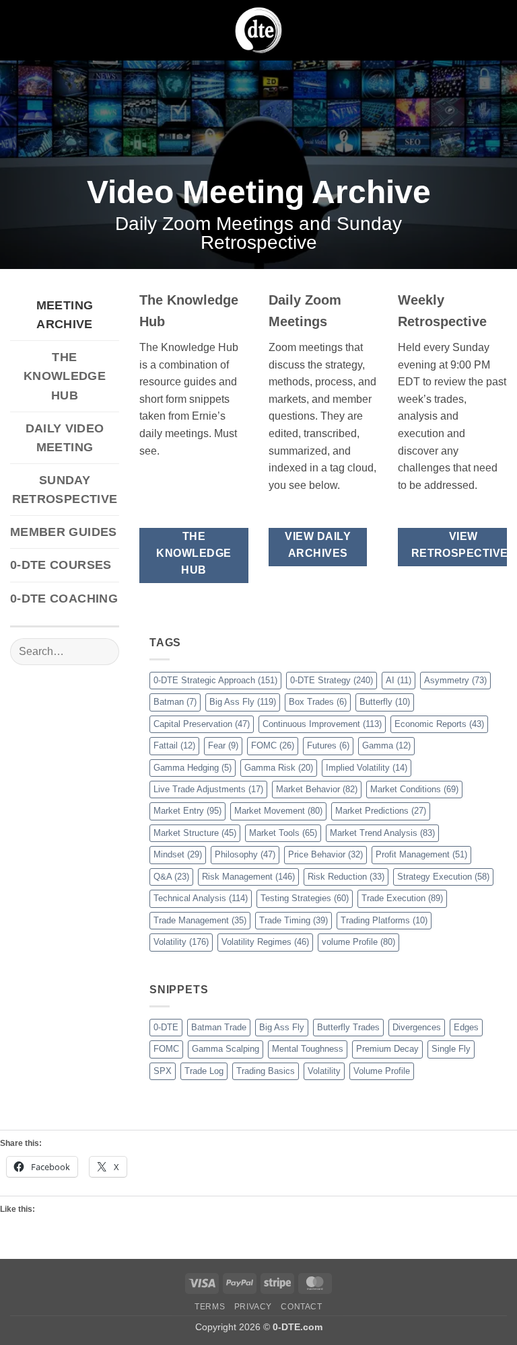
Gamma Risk (278, 768)
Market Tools (283, 833)
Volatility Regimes (265, 942)
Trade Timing (293, 920)
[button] (18, 29)
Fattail (174, 745)
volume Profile (358, 942)
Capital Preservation (201, 724)
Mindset (177, 854)
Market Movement (278, 811)
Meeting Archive (64, 315)
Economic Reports (439, 724)
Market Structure (194, 833)
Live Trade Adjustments (208, 789)
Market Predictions (380, 811)
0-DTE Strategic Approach (215, 680)
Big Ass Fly (242, 702)
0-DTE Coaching (64, 598)
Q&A (171, 877)
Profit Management (421, 854)
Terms (210, 1306)
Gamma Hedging (192, 768)
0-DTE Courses (61, 565)
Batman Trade (218, 1027)
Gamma (386, 745)
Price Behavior (325, 854)
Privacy (253, 1306)
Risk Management (248, 877)
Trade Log (203, 1071)
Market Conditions (414, 789)
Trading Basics (265, 1071)
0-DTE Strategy (331, 680)
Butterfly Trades (348, 1027)
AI (398, 680)
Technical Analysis (200, 898)
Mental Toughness (307, 1049)
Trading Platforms (384, 920)
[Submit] (103, 651)
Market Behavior (316, 789)
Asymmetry (455, 680)
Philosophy (245, 854)
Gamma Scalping (225, 1049)
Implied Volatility (366, 768)
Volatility (181, 942)
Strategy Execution (443, 877)
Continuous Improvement (322, 724)
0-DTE (165, 1027)
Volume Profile (381, 1071)
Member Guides (63, 532)
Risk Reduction (346, 877)
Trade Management (199, 920)
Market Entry (187, 811)
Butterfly (384, 702)
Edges (466, 1027)
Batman (175, 702)
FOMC (272, 745)
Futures (328, 745)
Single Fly (451, 1049)
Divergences (416, 1027)
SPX (162, 1071)
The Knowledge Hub (65, 375)
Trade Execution (402, 898)
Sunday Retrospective (65, 489)
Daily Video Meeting (65, 438)
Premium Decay (387, 1049)
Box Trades (318, 702)
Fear (223, 745)
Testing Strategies (305, 898)
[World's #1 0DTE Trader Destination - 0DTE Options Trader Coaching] (259, 30)
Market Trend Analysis (382, 833)
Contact (301, 1306)
